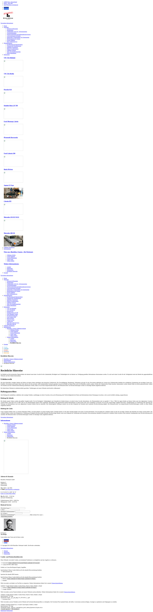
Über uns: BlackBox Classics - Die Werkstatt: (18, 252)
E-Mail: (3, 509)
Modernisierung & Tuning (13, 291)
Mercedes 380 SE (9, 233)
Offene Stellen (10, 261)
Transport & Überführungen (14, 298)
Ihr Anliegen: (4, 513)
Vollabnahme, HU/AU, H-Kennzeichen (17, 284)
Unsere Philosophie (12, 258)
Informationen (7, 327)
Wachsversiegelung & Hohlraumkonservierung (19, 286)
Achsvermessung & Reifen (14, 288)
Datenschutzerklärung (57, 583)
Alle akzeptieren (15, 609)
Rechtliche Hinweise (12, 271)
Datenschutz (10, 270)
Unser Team (10, 259)
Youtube (4, 580)
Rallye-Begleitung (11, 305)
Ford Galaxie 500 (9, 153)
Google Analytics (7, 589)
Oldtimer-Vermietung (9, 325)
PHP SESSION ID (7, 571)
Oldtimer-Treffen (11, 255)
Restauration (10, 282)
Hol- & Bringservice (12, 294)
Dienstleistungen (8, 295)
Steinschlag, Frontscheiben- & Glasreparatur (18, 289)
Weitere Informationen (12, 337)
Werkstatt (6, 279)
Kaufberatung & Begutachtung (15, 297)
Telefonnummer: (8, 511)
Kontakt (6, 344)
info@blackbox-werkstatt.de (12, 489)
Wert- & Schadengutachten (14, 304)
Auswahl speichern (5, 609)
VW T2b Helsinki (9, 58)
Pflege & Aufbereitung (12, 301)
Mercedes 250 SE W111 (11, 217)
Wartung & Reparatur (12, 281)
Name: (5, 508)
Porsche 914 (8, 89)
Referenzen (7, 307)
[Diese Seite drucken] (1, 366)
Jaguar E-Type (9, 185)
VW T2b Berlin (9, 74)
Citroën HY (7, 201)
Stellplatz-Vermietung (12, 299)
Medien (4, 578)
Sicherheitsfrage (8, 515)
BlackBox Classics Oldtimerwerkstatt (16, 328)
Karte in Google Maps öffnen (8, 493)
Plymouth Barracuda (11, 137)
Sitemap (6, 551)
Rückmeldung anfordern (6, 516)
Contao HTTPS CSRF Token (10, 564)
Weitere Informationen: (11, 264)
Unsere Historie (11, 256)
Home (5, 278)
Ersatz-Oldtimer (11, 292)
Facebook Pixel (6, 599)
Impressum (10, 268)
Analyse (4, 587)
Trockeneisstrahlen (11, 285)
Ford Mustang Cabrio (11, 121)
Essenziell (5, 563)
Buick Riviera (8, 169)
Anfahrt (9, 267)
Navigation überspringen (7, 23)
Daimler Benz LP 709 (11, 105)
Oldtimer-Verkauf (11, 302)
